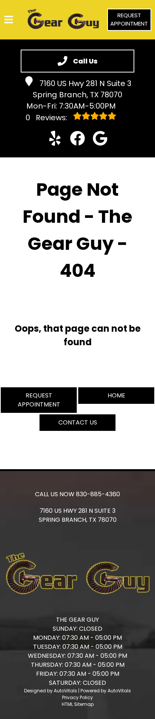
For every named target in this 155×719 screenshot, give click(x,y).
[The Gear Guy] (63, 20)
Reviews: (47, 117)
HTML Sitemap (78, 704)
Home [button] (116, 395)
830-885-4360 (98, 494)
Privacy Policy (77, 697)
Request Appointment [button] (129, 19)
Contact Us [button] (77, 422)
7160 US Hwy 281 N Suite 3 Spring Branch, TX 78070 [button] (82, 89)
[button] (54, 138)
